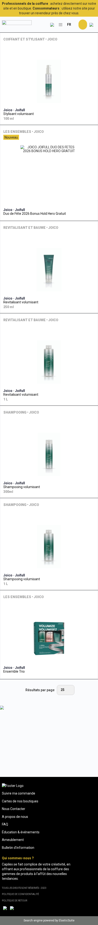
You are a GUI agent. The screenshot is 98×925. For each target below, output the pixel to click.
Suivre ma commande (18, 793)
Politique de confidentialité (20, 894)
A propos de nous (15, 817)
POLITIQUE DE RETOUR (14, 900)
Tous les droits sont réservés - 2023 (24, 888)
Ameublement (13, 840)
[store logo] (17, 24)
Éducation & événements (20, 832)
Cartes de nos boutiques (20, 801)
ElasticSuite (66, 920)
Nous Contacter (13, 809)
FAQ (5, 824)
